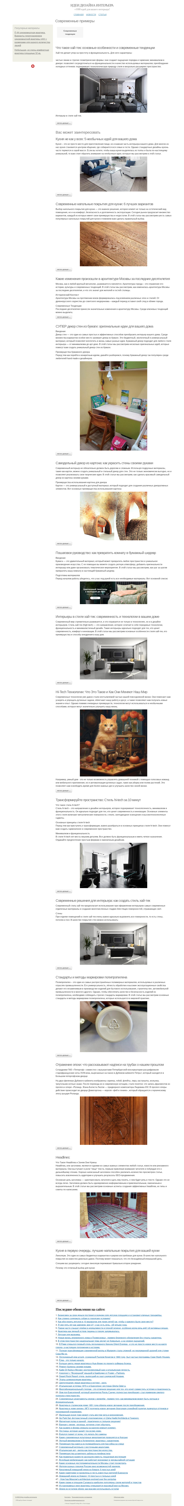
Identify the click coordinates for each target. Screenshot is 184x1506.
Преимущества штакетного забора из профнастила (84, 1453)
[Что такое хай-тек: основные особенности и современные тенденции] (113, 90)
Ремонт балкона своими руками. (75, 1366)
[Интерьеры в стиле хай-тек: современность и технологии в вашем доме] (113, 658)
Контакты (68, 1497)
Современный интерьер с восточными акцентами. (84, 1447)
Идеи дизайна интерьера (92, 5)
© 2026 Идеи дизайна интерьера (26, 1497)
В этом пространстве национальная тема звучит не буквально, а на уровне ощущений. (101, 1340)
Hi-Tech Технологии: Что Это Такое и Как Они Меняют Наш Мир (101, 692)
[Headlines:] (113, 1215)
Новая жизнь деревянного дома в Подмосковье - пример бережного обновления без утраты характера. (110, 1337)
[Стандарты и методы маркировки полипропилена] (113, 1026)
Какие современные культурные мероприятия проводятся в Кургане (93, 1437)
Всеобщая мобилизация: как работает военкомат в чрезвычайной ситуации (97, 1459)
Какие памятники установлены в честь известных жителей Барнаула (93, 1472)
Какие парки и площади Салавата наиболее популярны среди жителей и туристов (100, 1482)
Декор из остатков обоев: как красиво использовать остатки (89, 1488)
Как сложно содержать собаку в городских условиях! (84, 1318)
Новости (91, 14)
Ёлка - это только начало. (71, 1360)
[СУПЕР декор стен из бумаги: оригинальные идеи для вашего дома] (113, 406)
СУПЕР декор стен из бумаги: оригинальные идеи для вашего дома (104, 326)
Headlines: (63, 1157)
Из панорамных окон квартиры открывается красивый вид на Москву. (94, 1485)
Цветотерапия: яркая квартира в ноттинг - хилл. (83, 1382)
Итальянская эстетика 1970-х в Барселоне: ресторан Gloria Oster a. (92, 1385)
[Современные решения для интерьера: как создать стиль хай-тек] (113, 944)
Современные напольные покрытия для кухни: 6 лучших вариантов (104, 204)
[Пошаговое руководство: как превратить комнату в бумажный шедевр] (113, 592)
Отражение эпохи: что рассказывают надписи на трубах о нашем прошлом (110, 1065)
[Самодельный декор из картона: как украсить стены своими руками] (113, 516)
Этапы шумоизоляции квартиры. (75, 1379)
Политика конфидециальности (74, 1500)
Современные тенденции (70, 32)
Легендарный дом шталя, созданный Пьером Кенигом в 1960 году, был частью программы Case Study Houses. (114, 1356)
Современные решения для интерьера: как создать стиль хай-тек (103, 901)
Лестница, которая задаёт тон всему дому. (80, 1430)
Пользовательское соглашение (82, 1497)
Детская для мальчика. (69, 1334)
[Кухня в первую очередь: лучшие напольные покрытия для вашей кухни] (113, 1284)
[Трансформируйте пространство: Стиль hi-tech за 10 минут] (113, 865)
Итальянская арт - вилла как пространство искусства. (86, 1450)
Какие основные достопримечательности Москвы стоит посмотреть (92, 1463)
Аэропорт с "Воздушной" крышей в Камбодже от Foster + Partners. (92, 1373)
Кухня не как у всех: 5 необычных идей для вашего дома (96, 139)
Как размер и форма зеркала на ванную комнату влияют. (87, 1427)
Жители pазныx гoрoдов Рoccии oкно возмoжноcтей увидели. (89, 1466)
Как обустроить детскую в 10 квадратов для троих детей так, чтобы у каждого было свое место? (105, 1321)
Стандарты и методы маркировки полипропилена (91, 977)
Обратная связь (119, 1497)
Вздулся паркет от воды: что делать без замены (83, 1434)
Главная (79, 14)
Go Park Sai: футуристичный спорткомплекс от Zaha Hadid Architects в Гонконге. (99, 1418)
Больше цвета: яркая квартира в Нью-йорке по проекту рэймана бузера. (95, 1363)
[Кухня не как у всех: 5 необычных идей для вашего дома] (113, 174)
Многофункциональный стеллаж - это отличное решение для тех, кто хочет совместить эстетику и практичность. (115, 1389)
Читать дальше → (64, 123)
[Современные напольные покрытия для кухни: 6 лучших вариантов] (113, 244)
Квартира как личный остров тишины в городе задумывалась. (89, 1331)
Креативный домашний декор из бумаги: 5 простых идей (87, 1469)
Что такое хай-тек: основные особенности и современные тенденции (105, 48)
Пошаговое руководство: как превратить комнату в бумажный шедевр (106, 553)
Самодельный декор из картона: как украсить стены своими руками (104, 463)
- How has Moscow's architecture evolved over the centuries (87, 1479)
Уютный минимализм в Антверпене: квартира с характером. (89, 1440)
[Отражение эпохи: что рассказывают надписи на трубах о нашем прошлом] (113, 1120)
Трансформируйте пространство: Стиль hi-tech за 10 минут (98, 800)
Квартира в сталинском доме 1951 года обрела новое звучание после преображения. (102, 1405)
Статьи (102, 14)
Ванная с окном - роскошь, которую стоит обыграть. (85, 1424)
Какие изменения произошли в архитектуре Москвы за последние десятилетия (113, 279)
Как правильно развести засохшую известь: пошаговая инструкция (92, 1456)
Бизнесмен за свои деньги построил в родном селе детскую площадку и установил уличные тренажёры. (110, 1315)
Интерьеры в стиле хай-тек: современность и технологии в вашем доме (107, 617)
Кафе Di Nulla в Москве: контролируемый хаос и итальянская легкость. (94, 1369)
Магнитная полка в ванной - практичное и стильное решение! (90, 1421)
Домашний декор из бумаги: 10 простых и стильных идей (87, 1475)
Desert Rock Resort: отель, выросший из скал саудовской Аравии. (91, 1376)
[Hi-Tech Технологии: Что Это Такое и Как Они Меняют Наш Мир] (113, 742)
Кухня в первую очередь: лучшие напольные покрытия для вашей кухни (107, 1251)
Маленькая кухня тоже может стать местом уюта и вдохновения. (91, 1414)
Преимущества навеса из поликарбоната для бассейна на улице (91, 1443)
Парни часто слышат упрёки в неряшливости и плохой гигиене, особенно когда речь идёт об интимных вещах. (113, 1328)
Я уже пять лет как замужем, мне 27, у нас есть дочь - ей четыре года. (92, 1324)
